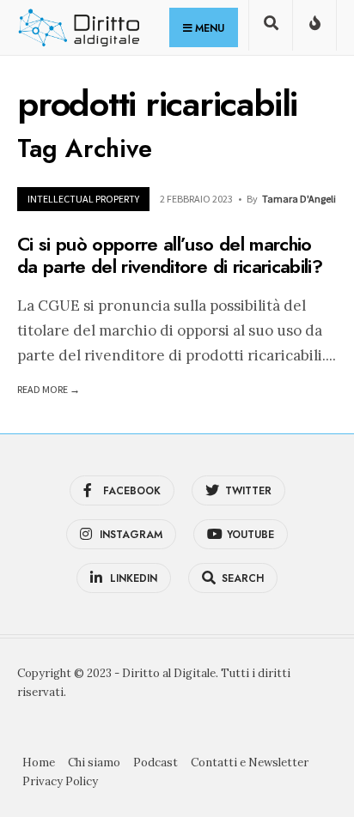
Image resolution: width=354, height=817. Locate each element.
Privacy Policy (60, 781)
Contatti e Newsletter (249, 762)
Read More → (48, 389)
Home (38, 762)
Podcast (155, 762)
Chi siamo (94, 762)
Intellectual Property (83, 198)
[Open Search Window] (270, 29)
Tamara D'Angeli (299, 198)
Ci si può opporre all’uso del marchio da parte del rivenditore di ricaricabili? (169, 255)
